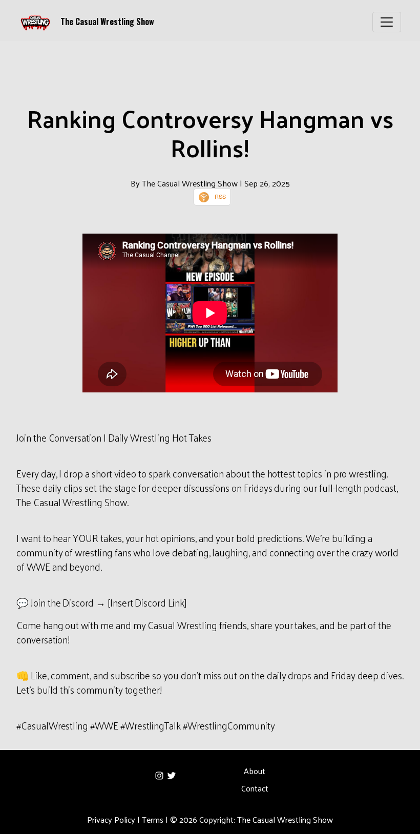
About (254, 770)
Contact (254, 788)
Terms (152, 819)
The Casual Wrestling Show (107, 21)
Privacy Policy (111, 819)
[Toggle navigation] (386, 22)
